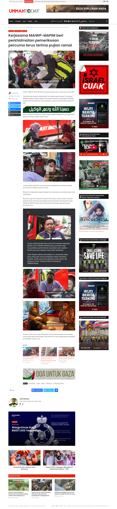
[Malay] (81, 21)
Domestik (16, 27)
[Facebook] (21, 404)
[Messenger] (56, 390)
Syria (24, 21)
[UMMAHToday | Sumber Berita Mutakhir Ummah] (24, 11)
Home (11, 21)
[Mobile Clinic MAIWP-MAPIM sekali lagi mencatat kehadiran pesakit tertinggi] (49, 351)
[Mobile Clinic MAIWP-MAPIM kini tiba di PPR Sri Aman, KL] (67, 351)
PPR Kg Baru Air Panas (58, 383)
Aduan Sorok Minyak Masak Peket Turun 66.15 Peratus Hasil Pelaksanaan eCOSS (29, 429)
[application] (94, 147)
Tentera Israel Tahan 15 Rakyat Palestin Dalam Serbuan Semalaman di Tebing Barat (41, 493)
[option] (41, 429)
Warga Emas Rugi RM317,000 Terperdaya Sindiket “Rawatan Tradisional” (53, 1)
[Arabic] (86, 21)
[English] (84, 21)
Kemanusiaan (18, 31)
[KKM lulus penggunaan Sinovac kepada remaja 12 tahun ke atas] (65, 485)
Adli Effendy (15, 93)
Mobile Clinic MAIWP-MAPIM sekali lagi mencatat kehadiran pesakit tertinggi (49, 358)
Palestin (30, 21)
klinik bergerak (32, 383)
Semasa (25, 31)
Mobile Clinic (49, 383)
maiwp (38, 383)
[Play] (81, 154)
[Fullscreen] (106, 154)
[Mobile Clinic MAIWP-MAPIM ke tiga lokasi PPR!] (31, 351)
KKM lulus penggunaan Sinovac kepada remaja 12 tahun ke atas (65, 493)
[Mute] (103, 154)
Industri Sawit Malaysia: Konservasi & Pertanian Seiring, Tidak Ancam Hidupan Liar (18, 493)
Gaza (36, 21)
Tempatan (18, 21)
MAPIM (43, 383)
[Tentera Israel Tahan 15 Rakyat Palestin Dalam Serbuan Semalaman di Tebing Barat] (42, 485)
